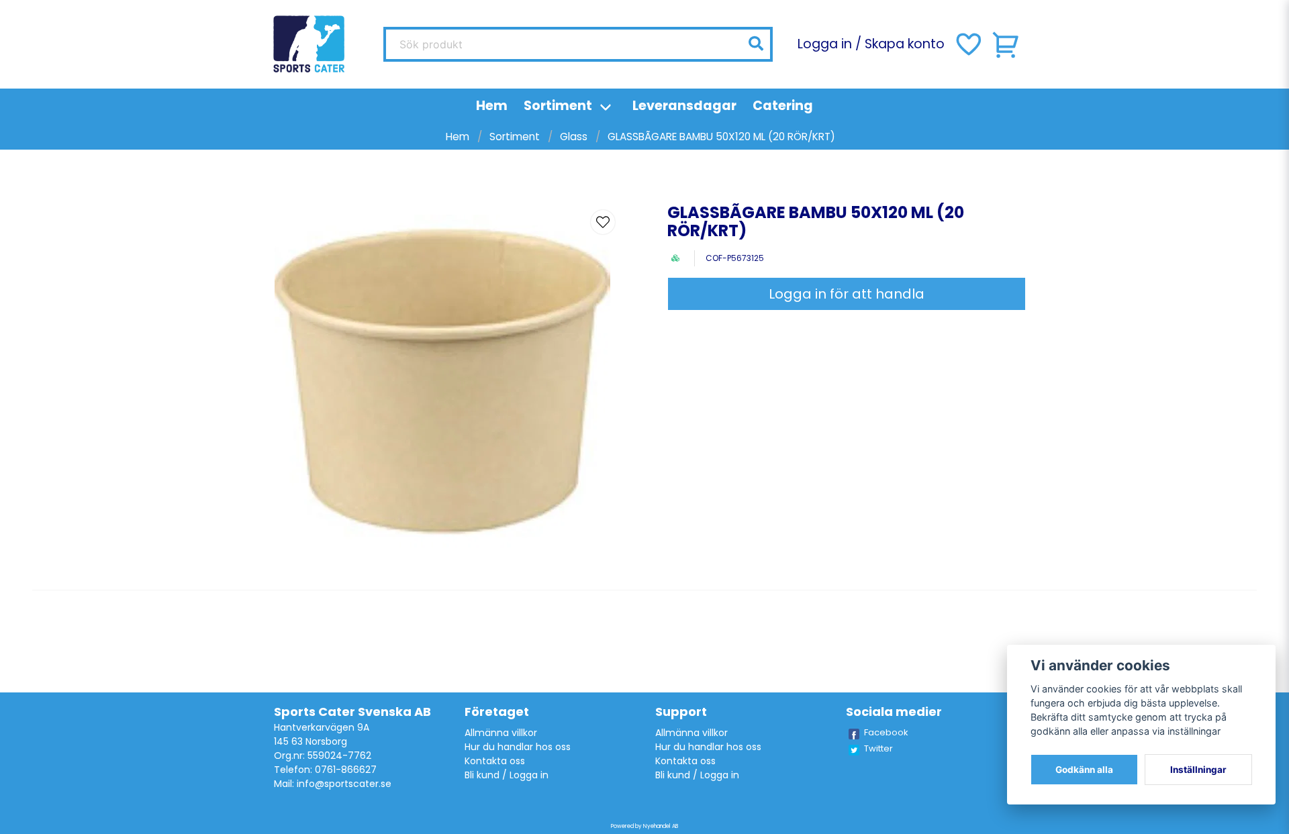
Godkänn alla (1084, 769)
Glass (573, 136)
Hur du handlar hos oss (518, 746)
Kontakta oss (495, 761)
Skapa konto (905, 44)
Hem (492, 106)
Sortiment (558, 106)
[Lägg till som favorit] (967, 44)
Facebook (886, 732)
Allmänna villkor (501, 732)
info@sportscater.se (344, 783)
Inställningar (1198, 769)
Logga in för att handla (846, 293)
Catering (783, 106)
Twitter (878, 748)
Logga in (825, 44)
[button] (756, 43)
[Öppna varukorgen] (1006, 44)
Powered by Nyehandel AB (644, 826)
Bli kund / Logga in (506, 775)
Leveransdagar (684, 106)
